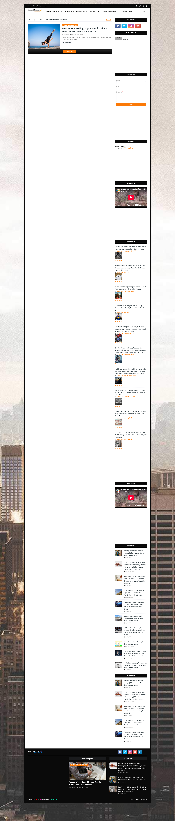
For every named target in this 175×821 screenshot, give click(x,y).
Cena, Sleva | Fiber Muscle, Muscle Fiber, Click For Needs (135, 643)
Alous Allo (66, 34)
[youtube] (138, 26)
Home (29, 6)
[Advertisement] (131, 56)
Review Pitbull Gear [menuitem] (125, 11)
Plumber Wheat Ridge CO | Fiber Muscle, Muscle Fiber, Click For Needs (85, 783)
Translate (130, 148)
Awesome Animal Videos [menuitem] (54, 11)
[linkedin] (140, 752)
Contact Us (144, 799)
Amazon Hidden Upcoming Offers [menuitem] (76, 11)
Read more (118, 260)
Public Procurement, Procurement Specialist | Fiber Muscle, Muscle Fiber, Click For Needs (135, 665)
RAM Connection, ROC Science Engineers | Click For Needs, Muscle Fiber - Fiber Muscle (134, 593)
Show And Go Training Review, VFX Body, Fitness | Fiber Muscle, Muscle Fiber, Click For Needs (130, 308)
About (137, 799)
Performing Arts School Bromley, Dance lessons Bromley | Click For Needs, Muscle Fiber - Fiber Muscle (135, 653)
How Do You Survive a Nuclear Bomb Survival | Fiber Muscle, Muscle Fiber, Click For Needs (131, 248)
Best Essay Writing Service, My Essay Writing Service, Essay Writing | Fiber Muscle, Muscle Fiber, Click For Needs (130, 268)
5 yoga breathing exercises (69, 25)
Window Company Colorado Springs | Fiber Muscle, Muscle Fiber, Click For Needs (134, 618)
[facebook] (136, 6)
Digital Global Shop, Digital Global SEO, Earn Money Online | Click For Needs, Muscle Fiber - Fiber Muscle (130, 392)
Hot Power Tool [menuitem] (95, 11)
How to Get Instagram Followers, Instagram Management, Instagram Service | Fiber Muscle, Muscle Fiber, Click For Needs (131, 329)
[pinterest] (146, 6)
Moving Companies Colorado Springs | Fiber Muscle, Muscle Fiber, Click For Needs (134, 553)
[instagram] (143, 6)
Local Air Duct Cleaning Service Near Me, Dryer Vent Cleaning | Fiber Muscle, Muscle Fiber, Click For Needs (131, 435)
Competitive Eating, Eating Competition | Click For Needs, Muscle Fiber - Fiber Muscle (130, 288)
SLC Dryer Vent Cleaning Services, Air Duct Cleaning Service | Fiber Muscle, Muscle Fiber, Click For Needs (135, 631)
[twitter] (140, 6)
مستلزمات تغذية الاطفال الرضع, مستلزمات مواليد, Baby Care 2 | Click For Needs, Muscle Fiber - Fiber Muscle (131, 413)
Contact (45, 6)
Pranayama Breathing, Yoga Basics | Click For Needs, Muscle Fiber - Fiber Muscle (84, 30)
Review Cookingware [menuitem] (109, 11)
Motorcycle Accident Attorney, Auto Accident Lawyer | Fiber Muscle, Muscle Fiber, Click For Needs (134, 605)
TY (40, 799)
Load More (69, 52)
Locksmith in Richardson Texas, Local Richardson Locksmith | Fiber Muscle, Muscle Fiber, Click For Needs (134, 580)
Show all (108, 20)
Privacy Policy (37, 6)
